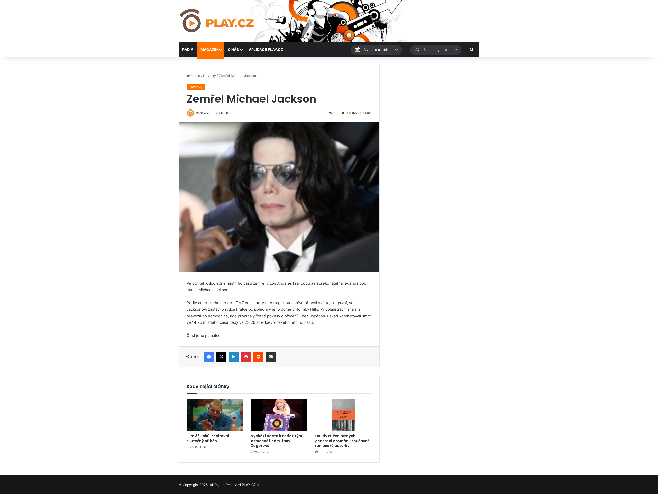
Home (195, 76)
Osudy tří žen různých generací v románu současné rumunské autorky (342, 440)
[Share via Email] (271, 357)
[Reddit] (258, 357)
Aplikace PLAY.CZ (266, 49)
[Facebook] (209, 357)
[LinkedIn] (234, 357)
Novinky (209, 76)
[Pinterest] (246, 357)
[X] (221, 357)
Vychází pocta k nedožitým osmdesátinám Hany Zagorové (276, 440)
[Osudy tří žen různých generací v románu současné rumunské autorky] (343, 415)
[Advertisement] (431, 101)
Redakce (202, 113)
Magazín (209, 49)
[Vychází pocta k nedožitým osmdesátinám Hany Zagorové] (279, 415)
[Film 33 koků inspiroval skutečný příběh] (215, 415)
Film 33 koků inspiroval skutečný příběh (208, 438)
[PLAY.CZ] (217, 21)
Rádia (187, 49)
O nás (233, 49)
